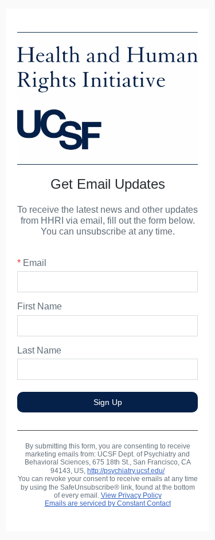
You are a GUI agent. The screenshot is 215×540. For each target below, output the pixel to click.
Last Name (39, 350)
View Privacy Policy (131, 495)
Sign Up (107, 402)
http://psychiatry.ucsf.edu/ (126, 471)
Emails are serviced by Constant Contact (108, 503)
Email (31, 263)
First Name (39, 306)
